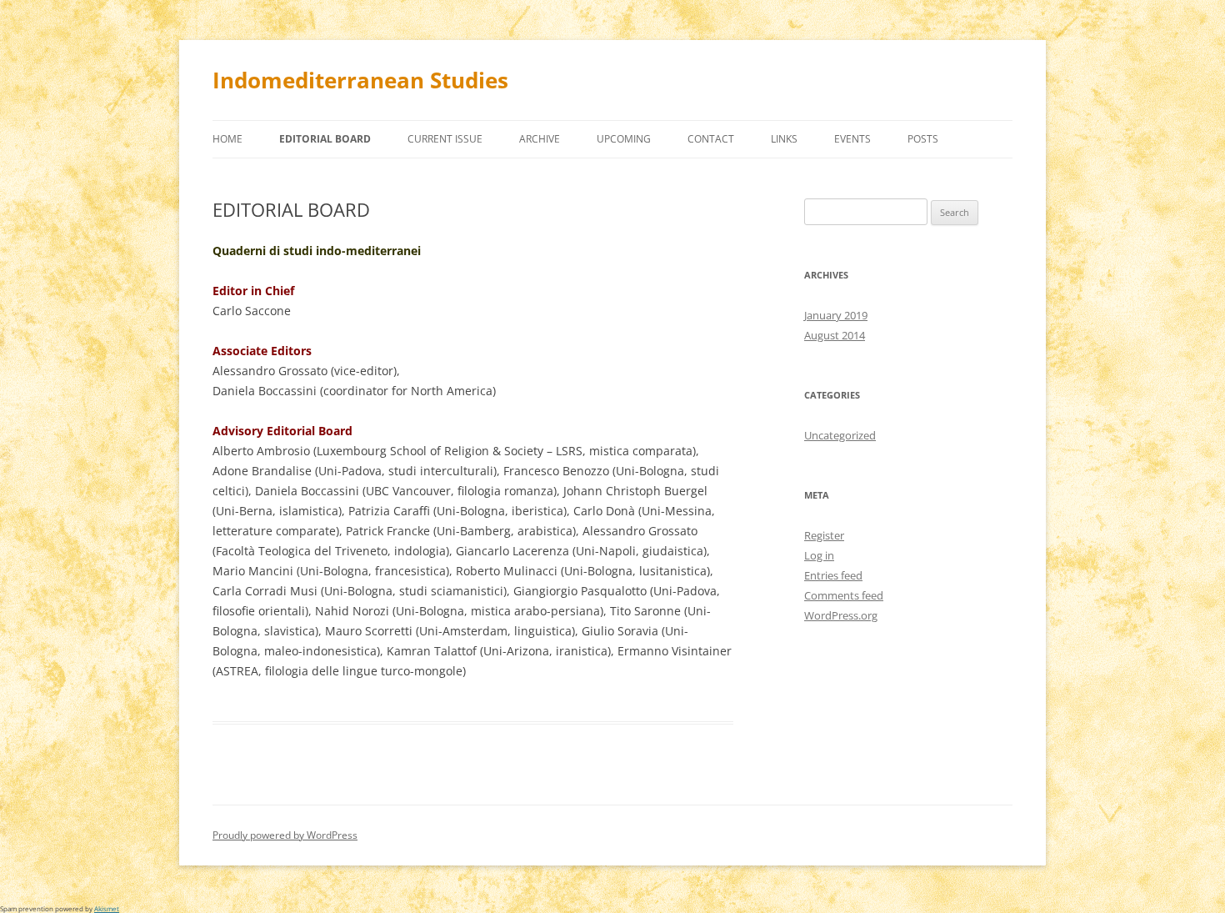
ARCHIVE (539, 139)
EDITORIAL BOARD (325, 139)
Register (824, 535)
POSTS (923, 139)
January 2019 (836, 315)
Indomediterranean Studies (360, 80)
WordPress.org (841, 615)
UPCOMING (624, 139)
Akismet (106, 908)
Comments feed (843, 595)
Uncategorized (840, 435)
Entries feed (833, 575)
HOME (227, 139)
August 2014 (834, 335)
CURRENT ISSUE (445, 139)
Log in (819, 555)
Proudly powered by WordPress (285, 835)
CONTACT (711, 139)
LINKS (784, 139)
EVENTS (852, 139)
